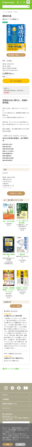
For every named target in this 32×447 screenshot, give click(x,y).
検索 (28, 6)
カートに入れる (16, 81)
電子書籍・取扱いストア (16, 55)
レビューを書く (16, 306)
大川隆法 (9, 61)
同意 (7, 444)
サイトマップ (6, 408)
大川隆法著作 (9, 12)
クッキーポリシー (13, 434)
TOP (3, 12)
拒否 (20, 444)
